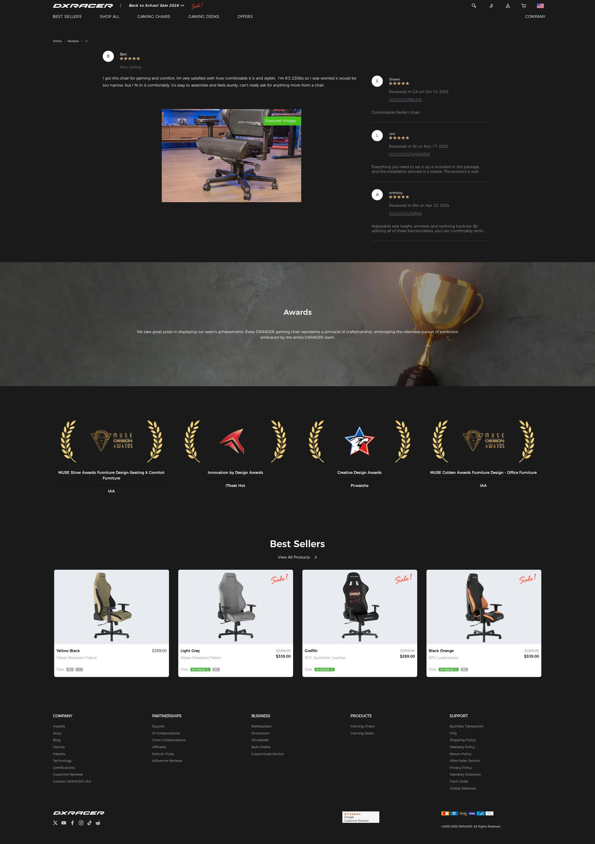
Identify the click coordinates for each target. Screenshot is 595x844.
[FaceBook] (74, 823)
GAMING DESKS (203, 16)
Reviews (73, 41)
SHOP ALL (109, 16)
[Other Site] (540, 5)
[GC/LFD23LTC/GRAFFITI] (359, 607)
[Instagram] (83, 823)
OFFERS (245, 16)
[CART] (523, 5)
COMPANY (535, 16)
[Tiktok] (91, 823)
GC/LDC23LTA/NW (405, 213)
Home (57, 41)
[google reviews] (360, 817)
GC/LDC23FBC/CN (405, 100)
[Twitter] (57, 823)
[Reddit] (100, 823)
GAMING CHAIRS (153, 16)
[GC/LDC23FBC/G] (235, 607)
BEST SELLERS (67, 16)
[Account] (508, 5)
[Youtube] (65, 823)
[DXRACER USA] (83, 5)
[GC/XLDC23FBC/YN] (111, 607)
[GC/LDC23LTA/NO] (483, 607)
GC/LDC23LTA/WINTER (409, 154)
